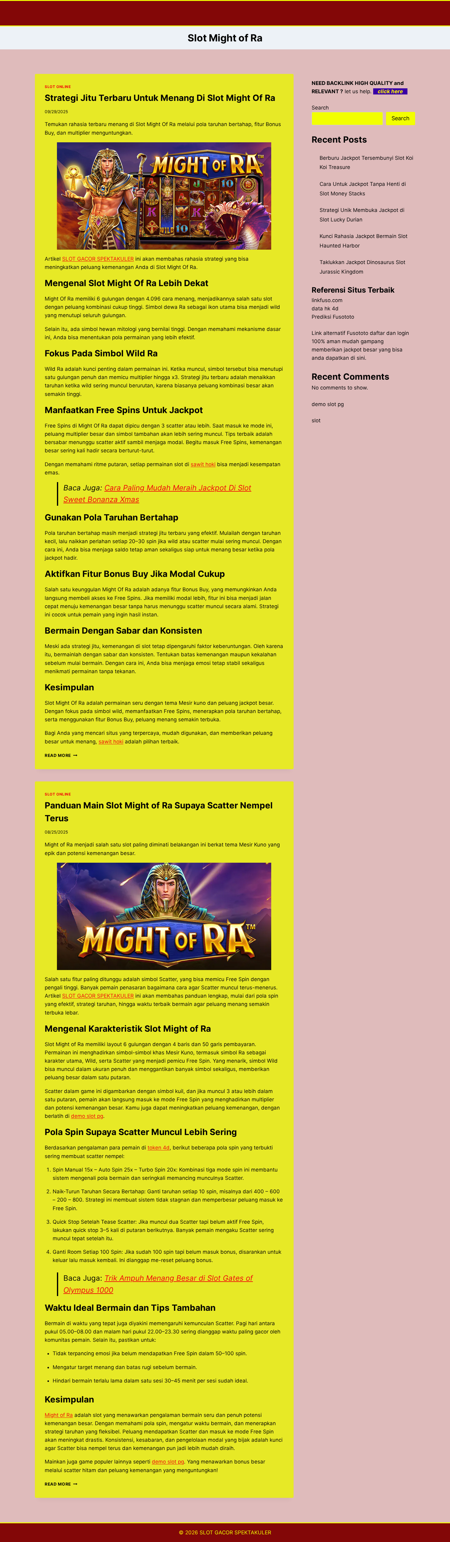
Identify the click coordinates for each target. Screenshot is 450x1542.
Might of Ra (59, 1415)
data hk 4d (325, 308)
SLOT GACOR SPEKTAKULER (235, 1532)
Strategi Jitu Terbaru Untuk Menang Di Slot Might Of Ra (160, 98)
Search (320, 108)
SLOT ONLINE (58, 86)
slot (316, 420)
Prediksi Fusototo (333, 317)
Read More (61, 755)
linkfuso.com (327, 300)
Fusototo (357, 333)
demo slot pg (328, 404)
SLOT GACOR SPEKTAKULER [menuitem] (98, 259)
